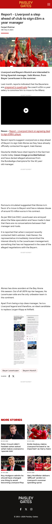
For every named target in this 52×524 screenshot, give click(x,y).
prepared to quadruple (16, 87)
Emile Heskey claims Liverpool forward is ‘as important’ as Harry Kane (39, 446)
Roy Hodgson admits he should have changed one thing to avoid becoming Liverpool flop (12, 479)
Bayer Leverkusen (11, 370)
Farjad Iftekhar (8, 27)
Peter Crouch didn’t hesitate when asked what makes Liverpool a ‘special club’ (12, 448)
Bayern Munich (29, 370)
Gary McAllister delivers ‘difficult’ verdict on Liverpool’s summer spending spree (38, 479)
